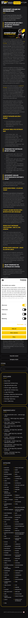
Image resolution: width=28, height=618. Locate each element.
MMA (5, 536)
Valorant (6, 589)
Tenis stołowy (7, 585)
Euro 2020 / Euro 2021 (19, 485)
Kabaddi (6, 515)
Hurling (6, 507)
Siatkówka (17, 562)
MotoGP (17, 536)
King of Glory (18, 515)
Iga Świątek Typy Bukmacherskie (11, 396)
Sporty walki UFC (19, 570)
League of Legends (19, 524)
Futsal (16, 499)
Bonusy (6, 476)
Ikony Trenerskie (8, 513)
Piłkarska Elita (7, 550)
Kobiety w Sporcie (8, 517)
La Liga (5, 524)
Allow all (14, 328)
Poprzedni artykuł (14, 356)
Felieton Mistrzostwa (7, 492)
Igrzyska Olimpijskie (8, 509)
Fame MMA (17, 489)
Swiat (5, 577)
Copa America (7, 478)
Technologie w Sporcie (7, 582)
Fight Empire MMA (8, 495)
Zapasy (5, 599)
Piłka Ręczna (7, 548)
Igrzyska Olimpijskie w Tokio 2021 (19, 510)
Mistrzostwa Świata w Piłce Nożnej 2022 (19, 533)
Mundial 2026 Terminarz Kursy (11, 383)
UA (4, 587)
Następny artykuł (14, 359)
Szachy (16, 577)
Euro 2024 (6, 487)
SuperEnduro (18, 575)
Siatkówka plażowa (8, 565)
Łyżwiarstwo (7, 530)
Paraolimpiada (7, 546)
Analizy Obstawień (19, 467)
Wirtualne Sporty (8, 591)
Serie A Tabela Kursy (8, 401)
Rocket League (7, 560)
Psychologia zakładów (18, 555)
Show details (20, 324)
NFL (16, 542)
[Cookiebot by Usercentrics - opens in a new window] (20, 280)
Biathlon (17, 472)
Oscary (6, 544)
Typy (16, 585)
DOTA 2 (16, 480)
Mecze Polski (7, 381)
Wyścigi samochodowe (7, 596)
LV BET (4, 3)
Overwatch (17, 544)
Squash (6, 573)
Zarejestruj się (17, 2)
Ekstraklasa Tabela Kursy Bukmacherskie (13, 394)
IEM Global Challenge (20, 507)
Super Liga (6, 575)
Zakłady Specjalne (19, 596)
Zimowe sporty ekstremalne (18, 600)
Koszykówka (7, 519)
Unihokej (17, 587)
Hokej (16, 504)
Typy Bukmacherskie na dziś (10, 385)
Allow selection (14, 332)
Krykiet (16, 519)
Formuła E (6, 497)
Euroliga (17, 487)
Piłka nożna (17, 546)
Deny (14, 336)
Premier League (7, 555)
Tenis (16, 581)
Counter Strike (18, 478)
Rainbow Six (7, 558)
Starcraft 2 (17, 573)
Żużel (4, 13)
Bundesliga (17, 476)
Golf (5, 501)
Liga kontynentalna (19, 526)
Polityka (17, 552)
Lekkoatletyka (7, 526)
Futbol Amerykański (19, 497)
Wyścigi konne (18, 594)
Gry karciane (18, 501)
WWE (5, 594)
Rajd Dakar (17, 558)
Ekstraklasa (18, 483)
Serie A (5, 562)
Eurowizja (6, 489)
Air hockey (6, 467)
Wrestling (17, 591)
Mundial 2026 (7, 538)
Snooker (17, 567)
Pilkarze (17, 550)
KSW (5, 521)
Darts (5, 480)
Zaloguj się (10, 2)
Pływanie (6, 552)
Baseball (6, 472)
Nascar (6, 542)
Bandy (16, 470)
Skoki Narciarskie (19, 565)
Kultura (17, 521)
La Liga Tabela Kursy (8, 392)
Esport (5, 485)
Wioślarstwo (18, 589)
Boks (16, 474)
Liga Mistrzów (7, 528)
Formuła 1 (17, 495)
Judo (16, 513)
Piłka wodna (18, 548)
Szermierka (6, 579)
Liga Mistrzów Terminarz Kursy (11, 390)
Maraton (17, 530)
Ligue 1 (16, 528)
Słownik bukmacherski (7, 568)
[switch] (24, 309)
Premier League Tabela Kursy (10, 387)
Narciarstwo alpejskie (18, 539)
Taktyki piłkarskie (19, 579)
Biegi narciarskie (8, 474)
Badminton (6, 470)
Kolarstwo (17, 517)
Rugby (16, 560)
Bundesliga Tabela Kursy (9, 399)
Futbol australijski (8, 499)
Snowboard (7, 570)
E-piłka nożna (7, 483)
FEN (16, 491)
